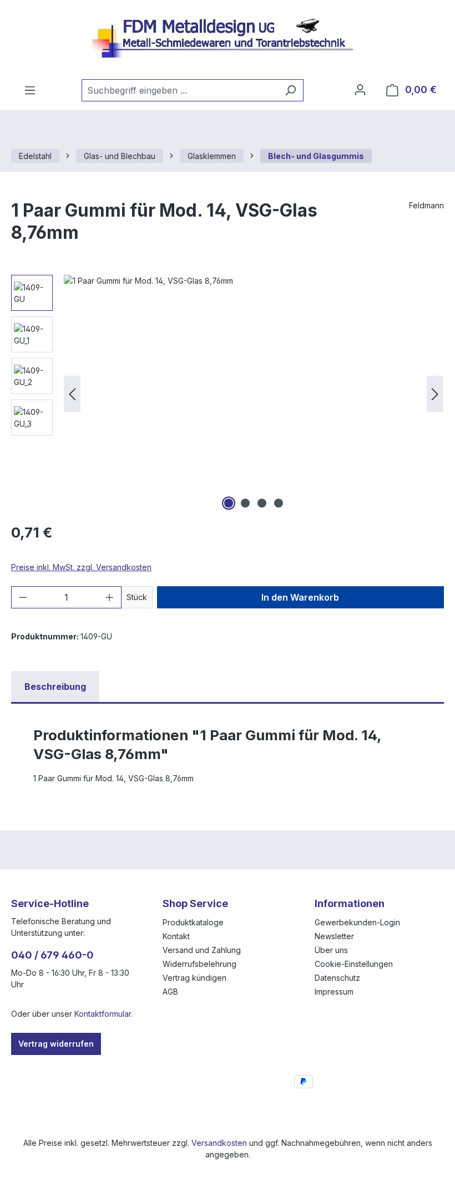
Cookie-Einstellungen (354, 964)
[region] (227, 394)
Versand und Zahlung (202, 950)
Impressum (334, 991)
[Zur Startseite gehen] (227, 39)
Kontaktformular (102, 1013)
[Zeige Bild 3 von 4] (261, 503)
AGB (170, 991)
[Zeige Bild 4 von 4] (278, 503)
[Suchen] (290, 90)
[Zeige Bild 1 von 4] (228, 503)
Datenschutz (337, 977)
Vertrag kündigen (194, 977)
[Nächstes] (435, 394)
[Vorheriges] (72, 394)
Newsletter (334, 936)
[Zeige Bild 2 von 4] (245, 503)
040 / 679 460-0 (52, 955)
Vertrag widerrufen (56, 1043)
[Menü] (30, 90)
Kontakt (176, 936)
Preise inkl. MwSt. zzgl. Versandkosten (81, 567)
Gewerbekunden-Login (357, 922)
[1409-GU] (253, 394)
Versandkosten (219, 1143)
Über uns (331, 950)
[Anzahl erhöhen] (110, 597)
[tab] (55, 686)
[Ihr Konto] (360, 90)
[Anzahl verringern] (22, 597)
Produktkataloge (193, 922)
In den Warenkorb (300, 597)
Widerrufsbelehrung (199, 964)
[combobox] (180, 90)
